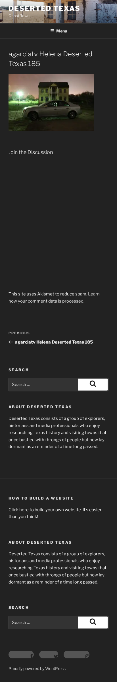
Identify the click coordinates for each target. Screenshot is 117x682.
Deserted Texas (44, 8)
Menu (61, 30)
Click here (19, 509)
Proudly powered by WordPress (37, 668)
